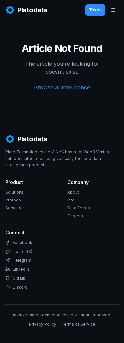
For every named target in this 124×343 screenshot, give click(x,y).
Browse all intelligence (62, 87)
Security (13, 207)
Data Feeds (78, 207)
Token (95, 9)
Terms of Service (78, 324)
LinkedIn (21, 269)
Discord (20, 287)
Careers (75, 215)
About (73, 192)
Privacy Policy (42, 324)
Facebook (22, 242)
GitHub (19, 278)
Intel (71, 200)
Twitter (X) (22, 251)
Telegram (22, 260)
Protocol (13, 200)
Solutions (14, 192)
